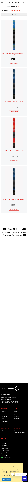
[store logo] (14, 6)
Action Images (4, 452)
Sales (2, 454)
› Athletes (16, 416)
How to (3, 442)
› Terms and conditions (19, 432)
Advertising (4, 445)
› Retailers (16, 415)
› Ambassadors (17, 418)
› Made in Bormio (5, 413)
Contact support (5, 455)
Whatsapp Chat (7, 457)
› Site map (3, 431)
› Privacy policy (4, 420)
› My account (17, 431)
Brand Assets (4, 448)
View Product (14, 63)
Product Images (5, 450)
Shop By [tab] (14, 14)
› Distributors (17, 413)
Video (2, 447)
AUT (19, 2)
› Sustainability (4, 415)
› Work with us (4, 421)
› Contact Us (4, 416)
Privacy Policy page (6, 474)
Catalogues (4, 443)
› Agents (16, 411)
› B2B (2, 418)
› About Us (3, 411)
